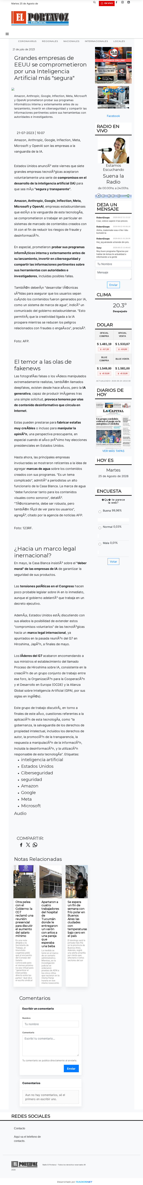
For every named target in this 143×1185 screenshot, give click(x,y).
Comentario (28, 1032)
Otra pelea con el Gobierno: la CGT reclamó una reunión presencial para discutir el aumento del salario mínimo (24, 919)
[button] (96, 3)
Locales (119, 41)
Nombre (26, 1018)
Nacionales (71, 41)
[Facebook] (118, 3)
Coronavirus (27, 41)
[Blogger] (130, 3)
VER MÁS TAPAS (113, 451)
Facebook (113, 116)
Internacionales (96, 41)
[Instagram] (124, 3)
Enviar (71, 1068)
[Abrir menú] (7, 34)
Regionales (50, 41)
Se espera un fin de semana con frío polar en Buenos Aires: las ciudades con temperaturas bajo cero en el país (77, 919)
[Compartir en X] (28, 845)
